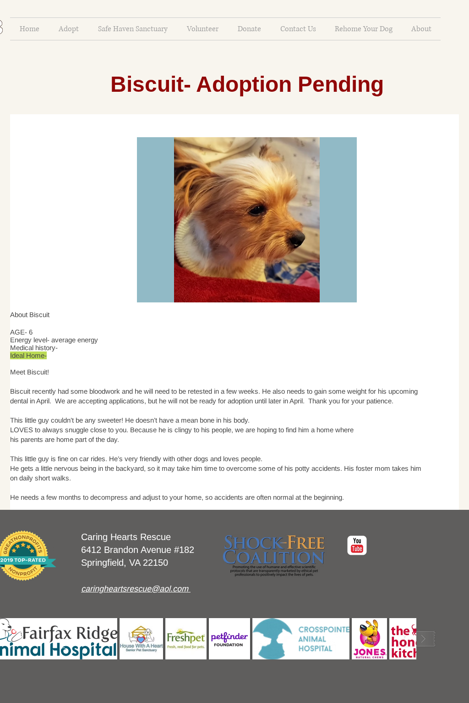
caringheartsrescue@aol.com (134, 588)
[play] (343, 288)
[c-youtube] (357, 545)
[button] (247, 219)
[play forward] (419, 638)
